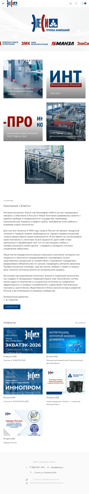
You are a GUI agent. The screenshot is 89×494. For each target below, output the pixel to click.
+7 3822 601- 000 (37, 467)
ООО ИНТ (55, 93)
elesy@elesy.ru (57, 467)
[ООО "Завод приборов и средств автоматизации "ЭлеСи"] (23, 78)
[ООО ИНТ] (66, 78)
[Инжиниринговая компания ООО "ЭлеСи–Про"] (23, 121)
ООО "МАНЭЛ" (36, 179)
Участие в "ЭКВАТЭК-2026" (14, 360)
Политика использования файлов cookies (46, 483)
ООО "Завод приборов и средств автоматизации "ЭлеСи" (20, 91)
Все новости (80, 323)
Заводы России (10, 443)
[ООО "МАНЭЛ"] (44, 164)
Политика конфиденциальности (46, 479)
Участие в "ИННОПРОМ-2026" (16, 401)
